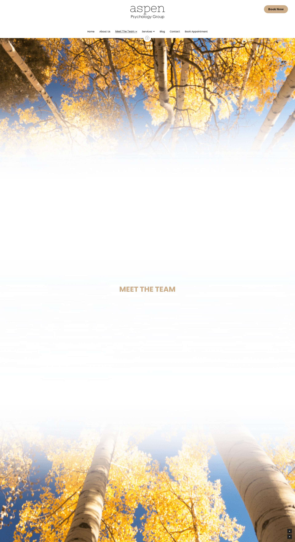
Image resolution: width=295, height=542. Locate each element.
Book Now (276, 9)
